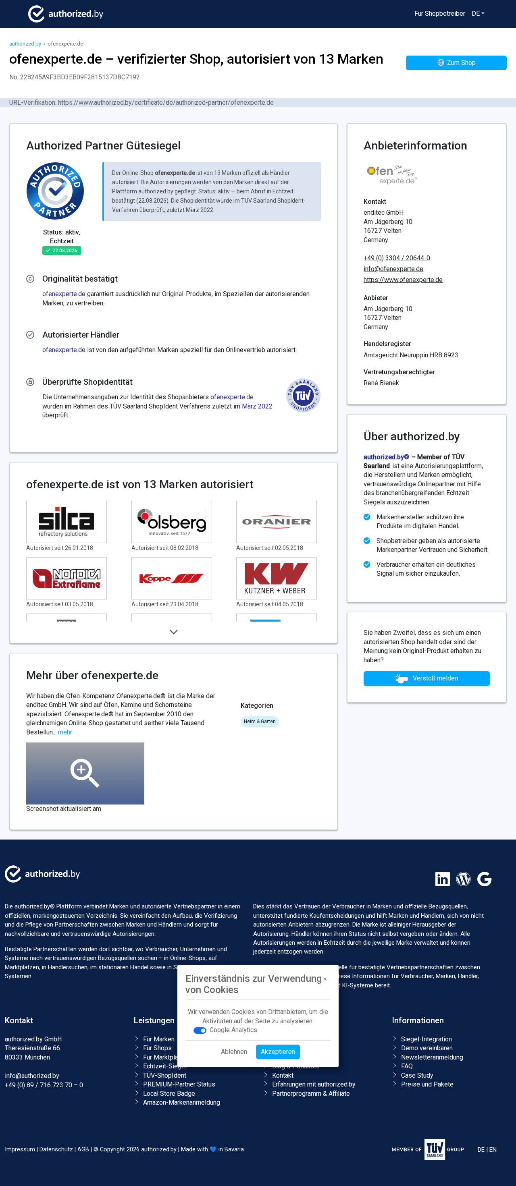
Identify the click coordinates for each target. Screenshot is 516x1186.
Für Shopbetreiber (439, 13)
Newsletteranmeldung (432, 1057)
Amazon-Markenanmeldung (181, 1102)
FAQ (407, 1066)
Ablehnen (234, 1052)
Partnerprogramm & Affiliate (311, 1093)
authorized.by (25, 44)
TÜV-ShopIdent (164, 1075)
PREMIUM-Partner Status (179, 1084)
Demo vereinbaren (427, 1048)
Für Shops (157, 1048)
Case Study (417, 1075)
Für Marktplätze (165, 1057)
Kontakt (282, 1075)
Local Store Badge (169, 1093)
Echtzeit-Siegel (165, 1066)
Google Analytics (233, 1030)
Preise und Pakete (427, 1084)
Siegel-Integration (426, 1039)
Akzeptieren (278, 1052)
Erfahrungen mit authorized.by (314, 1084)
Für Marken (159, 1039)
